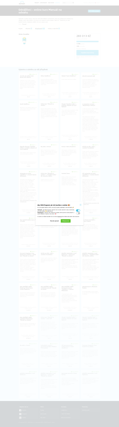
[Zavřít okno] (80, 205)
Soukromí (60, 216)
